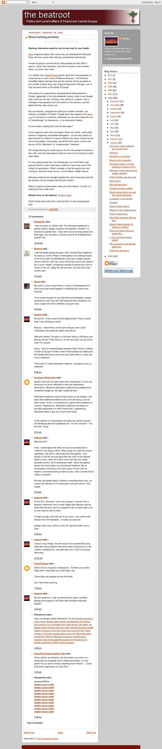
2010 (110, 83)
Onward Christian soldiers (121, 188)
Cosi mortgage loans (56, 625)
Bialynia (38, 249)
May (112, 128)
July (112, 120)
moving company (66, 643)
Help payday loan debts (77, 625)
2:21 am (38, 276)
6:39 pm (38, 534)
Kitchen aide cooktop (56, 622)
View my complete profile (119, 58)
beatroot (38, 315)
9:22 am (38, 309)
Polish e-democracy (118, 214)
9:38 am (38, 372)
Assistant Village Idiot (45, 378)
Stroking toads (64, 195)
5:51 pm (38, 432)
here (30, 204)
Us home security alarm (55, 634)
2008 (110, 90)
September (115, 113)
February (114, 139)
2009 (110, 87)
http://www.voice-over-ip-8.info (70, 631)
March (113, 135)
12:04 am (38, 243)
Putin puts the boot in (119, 251)
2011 (110, 79)
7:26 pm (38, 672)
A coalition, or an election (121, 199)
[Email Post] (93, 209)
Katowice (113, 153)
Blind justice (115, 181)
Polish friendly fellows (119, 206)
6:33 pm (38, 492)
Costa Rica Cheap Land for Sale (49, 654)
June (112, 124)
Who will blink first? (118, 185)
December (115, 101)
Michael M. (39, 222)
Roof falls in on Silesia (119, 156)
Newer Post (29, 733)
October (114, 109)
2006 (110, 98)
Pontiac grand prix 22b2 (58, 628)
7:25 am (38, 588)
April (112, 131)
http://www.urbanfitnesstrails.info (58, 640)
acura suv (70, 634)
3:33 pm (38, 609)
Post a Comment (35, 723)
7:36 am (38, 717)
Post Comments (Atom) (47, 739)
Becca (37, 282)
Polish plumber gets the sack (122, 177)
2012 (110, 75)
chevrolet (74, 628)
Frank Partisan (41, 564)
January (114, 143)
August (113, 116)
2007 (110, 94)
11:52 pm (38, 558)
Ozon (30, 54)
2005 (110, 256)
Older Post (91, 733)
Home (60, 733)
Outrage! (113, 203)
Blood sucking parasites (43, 37)
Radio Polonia (51, 75)
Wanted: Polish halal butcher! (122, 210)
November (115, 105)
